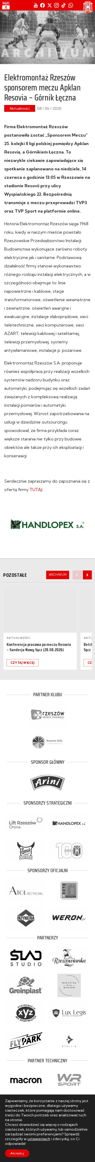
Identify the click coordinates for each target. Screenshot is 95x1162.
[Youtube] (36, 5)
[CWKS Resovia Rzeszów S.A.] (88, 7)
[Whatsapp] (70, 5)
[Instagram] (56, 5)
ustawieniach (38, 1138)
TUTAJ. (36, 489)
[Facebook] (42, 5)
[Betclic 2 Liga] (6, 5)
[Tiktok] (63, 5)
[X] (49, 5)
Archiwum (57, 575)
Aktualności (20, 108)
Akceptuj (17, 1153)
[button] (87, 574)
